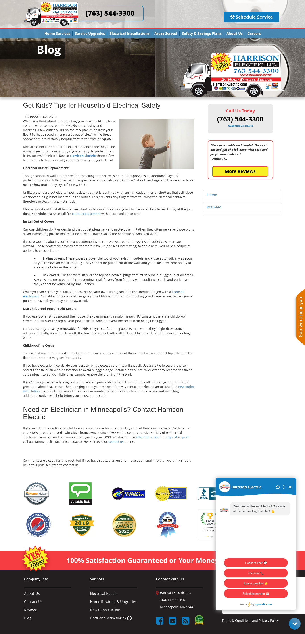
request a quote (178, 437)
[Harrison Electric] (52, 4)
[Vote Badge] (199, 621)
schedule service (148, 437)
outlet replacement (86, 214)
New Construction (105, 609)
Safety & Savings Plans (202, 33)
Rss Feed (214, 207)
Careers (254, 33)
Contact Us (33, 601)
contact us (116, 441)
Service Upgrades (90, 33)
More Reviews (240, 171)
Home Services (57, 33)
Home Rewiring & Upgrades (113, 601)
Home (212, 194)
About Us (234, 33)
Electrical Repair (103, 593)
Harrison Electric (83, 156)
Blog (27, 618)
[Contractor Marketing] (129, 618)
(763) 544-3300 (110, 13)
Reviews (31, 609)
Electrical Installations (130, 33)
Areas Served (165, 33)
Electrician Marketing (106, 618)
